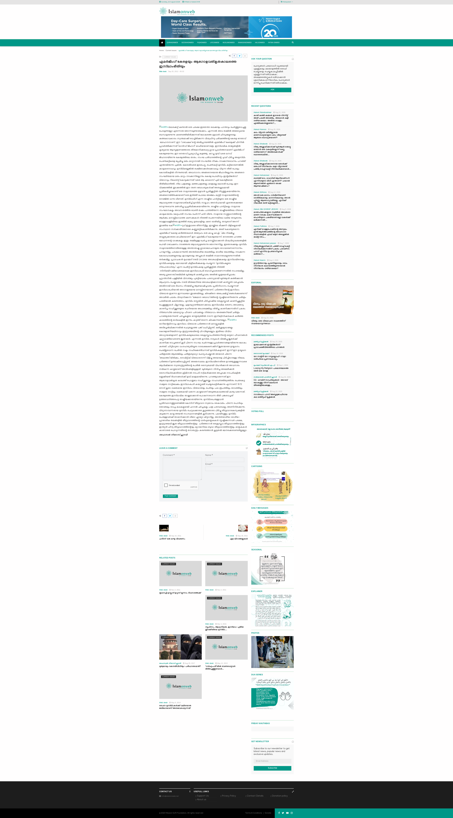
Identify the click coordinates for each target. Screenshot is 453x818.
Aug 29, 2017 (190, 663)
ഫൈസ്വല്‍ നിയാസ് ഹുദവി (170, 664)
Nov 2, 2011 (175, 590)
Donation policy (280, 796)
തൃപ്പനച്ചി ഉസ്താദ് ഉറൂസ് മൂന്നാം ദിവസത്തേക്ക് (180, 593)
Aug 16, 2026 (276, 144)
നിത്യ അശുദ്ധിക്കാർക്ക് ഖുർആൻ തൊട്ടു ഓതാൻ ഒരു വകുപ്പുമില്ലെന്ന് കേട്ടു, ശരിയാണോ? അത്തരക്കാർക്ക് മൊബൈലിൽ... (272, 151)
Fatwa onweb (273, 42)
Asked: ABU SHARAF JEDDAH (266, 209)
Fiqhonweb (202, 42)
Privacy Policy (229, 796)
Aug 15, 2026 (278, 175)
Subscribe (272, 768)
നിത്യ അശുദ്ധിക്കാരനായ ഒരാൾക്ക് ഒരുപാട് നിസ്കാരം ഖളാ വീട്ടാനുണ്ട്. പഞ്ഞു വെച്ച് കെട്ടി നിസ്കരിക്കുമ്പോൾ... (272, 167)
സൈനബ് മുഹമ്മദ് (261, 354)
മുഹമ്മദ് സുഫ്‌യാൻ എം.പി (264, 365)
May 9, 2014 (176, 703)
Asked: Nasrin (259, 260)
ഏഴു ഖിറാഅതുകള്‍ (239, 539)
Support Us (203, 796)
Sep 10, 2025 (278, 353)
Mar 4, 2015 (221, 624)
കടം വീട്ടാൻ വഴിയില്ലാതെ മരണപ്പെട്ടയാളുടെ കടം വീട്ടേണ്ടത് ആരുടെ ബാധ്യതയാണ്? (270, 135)
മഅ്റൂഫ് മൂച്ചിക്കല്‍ (261, 342)
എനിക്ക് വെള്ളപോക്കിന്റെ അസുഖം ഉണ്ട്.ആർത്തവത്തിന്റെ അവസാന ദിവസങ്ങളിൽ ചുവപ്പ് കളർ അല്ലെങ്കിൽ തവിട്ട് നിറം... (271, 233)
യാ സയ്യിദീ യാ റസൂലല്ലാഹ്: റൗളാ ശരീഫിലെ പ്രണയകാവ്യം (270, 358)
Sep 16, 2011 (176, 536)
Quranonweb (172, 42)
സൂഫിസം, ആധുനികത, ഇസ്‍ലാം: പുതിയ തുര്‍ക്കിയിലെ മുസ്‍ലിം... (224, 628)
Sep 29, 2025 (277, 342)
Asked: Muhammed (261, 175)
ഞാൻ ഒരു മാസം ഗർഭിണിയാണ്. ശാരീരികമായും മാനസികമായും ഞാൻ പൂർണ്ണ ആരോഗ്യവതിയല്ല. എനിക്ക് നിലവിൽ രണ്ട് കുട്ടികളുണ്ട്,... (272, 199)
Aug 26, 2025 (286, 377)
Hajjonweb (260, 42)
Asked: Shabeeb (261, 144)
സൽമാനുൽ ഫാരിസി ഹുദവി (265, 377)
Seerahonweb (187, 42)
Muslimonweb (229, 42)
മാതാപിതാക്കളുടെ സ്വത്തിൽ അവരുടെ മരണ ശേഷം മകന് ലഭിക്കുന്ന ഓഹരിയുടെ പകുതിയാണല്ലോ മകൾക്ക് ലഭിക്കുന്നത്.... (272, 216)
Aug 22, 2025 (277, 391)
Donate (268, 813)
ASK (272, 90)
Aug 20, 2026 (275, 129)
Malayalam (287, 2)
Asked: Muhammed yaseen (265, 243)
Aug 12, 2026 (275, 192)
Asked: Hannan (260, 130)
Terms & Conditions (253, 813)
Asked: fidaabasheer (263, 113)
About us (201, 799)
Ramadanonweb (245, 42)
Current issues (171, 50)
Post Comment (170, 496)
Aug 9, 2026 (286, 209)
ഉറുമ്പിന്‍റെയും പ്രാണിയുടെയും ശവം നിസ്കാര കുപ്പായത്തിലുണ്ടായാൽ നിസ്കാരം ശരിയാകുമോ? (270, 266)
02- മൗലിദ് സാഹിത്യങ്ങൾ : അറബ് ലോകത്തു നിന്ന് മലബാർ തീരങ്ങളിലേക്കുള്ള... (271, 383)
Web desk (162, 71)
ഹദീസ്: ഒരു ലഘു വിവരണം (172, 539)
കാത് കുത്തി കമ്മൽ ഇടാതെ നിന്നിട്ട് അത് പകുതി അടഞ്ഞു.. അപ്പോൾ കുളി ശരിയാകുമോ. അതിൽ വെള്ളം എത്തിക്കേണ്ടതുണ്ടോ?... (271, 119)
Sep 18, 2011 (243, 536)
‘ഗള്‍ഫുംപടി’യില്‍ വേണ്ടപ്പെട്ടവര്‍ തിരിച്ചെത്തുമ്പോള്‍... (220, 667)
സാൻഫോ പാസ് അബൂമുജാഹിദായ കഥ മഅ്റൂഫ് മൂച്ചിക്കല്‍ (270, 396)
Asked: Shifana (260, 192)
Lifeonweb (214, 42)
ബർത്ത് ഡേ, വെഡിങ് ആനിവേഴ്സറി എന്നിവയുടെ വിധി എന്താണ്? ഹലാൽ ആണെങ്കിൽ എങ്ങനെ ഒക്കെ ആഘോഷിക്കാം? (272, 182)
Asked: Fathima (260, 226)
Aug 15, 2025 (268, 318)
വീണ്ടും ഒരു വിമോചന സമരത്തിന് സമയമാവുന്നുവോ (268, 322)
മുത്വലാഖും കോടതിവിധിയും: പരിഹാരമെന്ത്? (180, 666)
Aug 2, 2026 (273, 260)
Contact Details (255, 796)
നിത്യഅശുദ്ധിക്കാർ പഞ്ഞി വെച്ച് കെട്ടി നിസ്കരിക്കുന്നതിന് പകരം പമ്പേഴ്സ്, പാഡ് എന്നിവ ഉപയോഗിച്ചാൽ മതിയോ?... (272, 250)
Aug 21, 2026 (280, 112)
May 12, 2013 (222, 663)
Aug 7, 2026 (274, 226)
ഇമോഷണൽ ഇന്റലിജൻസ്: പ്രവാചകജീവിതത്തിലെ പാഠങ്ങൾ (269, 346)
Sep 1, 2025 (283, 365)
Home (161, 51)
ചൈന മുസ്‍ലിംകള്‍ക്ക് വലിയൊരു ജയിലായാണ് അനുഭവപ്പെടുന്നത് (175, 707)
